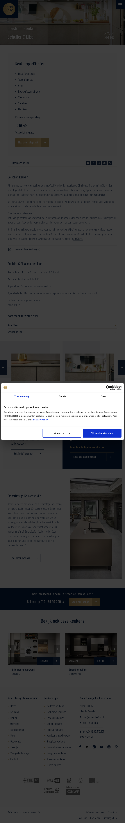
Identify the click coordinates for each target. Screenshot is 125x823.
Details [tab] (62, 396)
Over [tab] (103, 396)
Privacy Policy (40, 420)
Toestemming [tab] (21, 396)
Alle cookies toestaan (102, 433)
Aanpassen (60, 433)
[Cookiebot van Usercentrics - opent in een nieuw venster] (108, 387)
